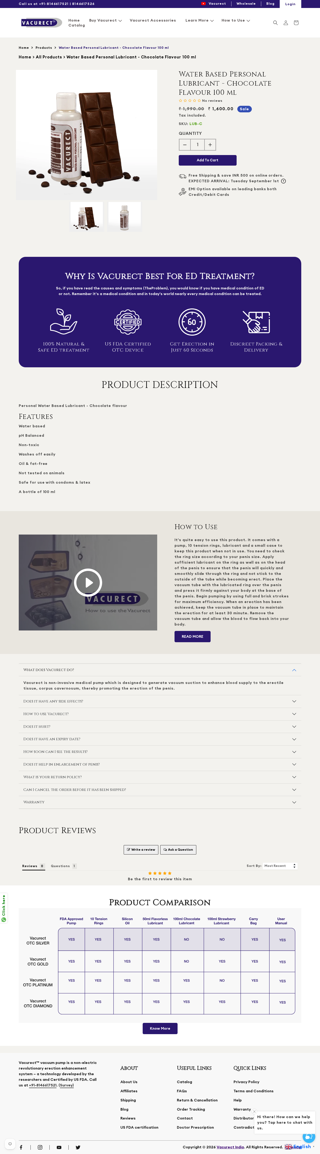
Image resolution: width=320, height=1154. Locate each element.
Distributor (244, 1118)
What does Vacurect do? (48, 669)
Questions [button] (60, 866)
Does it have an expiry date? (51, 739)
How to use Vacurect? (46, 714)
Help (238, 1100)
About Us (129, 1082)
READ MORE (192, 636)
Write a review (143, 849)
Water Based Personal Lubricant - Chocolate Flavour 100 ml (131, 57)
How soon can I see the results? (55, 751)
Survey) (67, 1085)
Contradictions (248, 1127)
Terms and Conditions (254, 1091)
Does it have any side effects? (53, 701)
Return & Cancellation (197, 1100)
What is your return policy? (52, 777)
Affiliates (129, 1091)
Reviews (128, 1118)
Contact (185, 1118)
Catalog (184, 1082)
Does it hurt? (36, 726)
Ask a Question (180, 849)
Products (44, 47)
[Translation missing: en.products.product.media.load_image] (86, 217)
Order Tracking (191, 1109)
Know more (160, 1028)
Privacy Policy (246, 1082)
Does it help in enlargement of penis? (61, 764)
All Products (49, 57)
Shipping (128, 1100)
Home (24, 47)
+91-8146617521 (42, 1085)
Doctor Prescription (195, 1127)
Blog (124, 1109)
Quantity (190, 133)
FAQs (182, 1091)
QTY (235, 1147)
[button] (105, 20)
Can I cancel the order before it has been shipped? (74, 789)
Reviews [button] (29, 866)
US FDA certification (139, 1127)
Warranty (34, 802)
